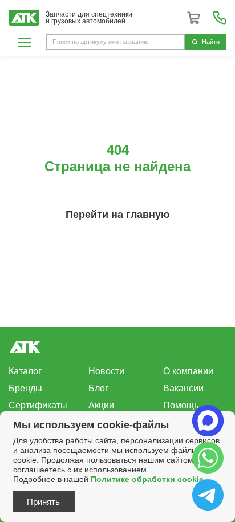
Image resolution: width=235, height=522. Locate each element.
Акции (101, 405)
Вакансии (183, 388)
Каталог (25, 371)
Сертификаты (38, 405)
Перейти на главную (117, 214)
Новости (106, 371)
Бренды (25, 388)
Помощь (180, 405)
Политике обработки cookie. (148, 479)
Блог (98, 388)
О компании (188, 371)
